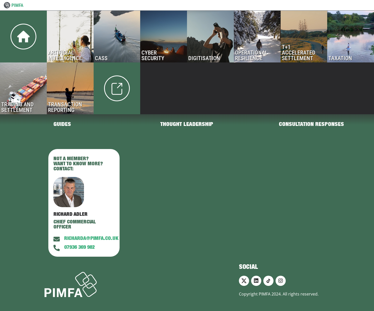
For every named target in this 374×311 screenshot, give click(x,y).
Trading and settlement (23, 88)
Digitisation (210, 36)
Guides (62, 124)
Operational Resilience (257, 36)
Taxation (350, 36)
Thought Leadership (186, 124)
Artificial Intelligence (70, 36)
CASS (117, 36)
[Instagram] (281, 281)
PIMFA (17, 5)
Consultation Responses (311, 124)
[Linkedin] (256, 281)
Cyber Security (163, 36)
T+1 (304, 36)
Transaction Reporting (70, 88)
